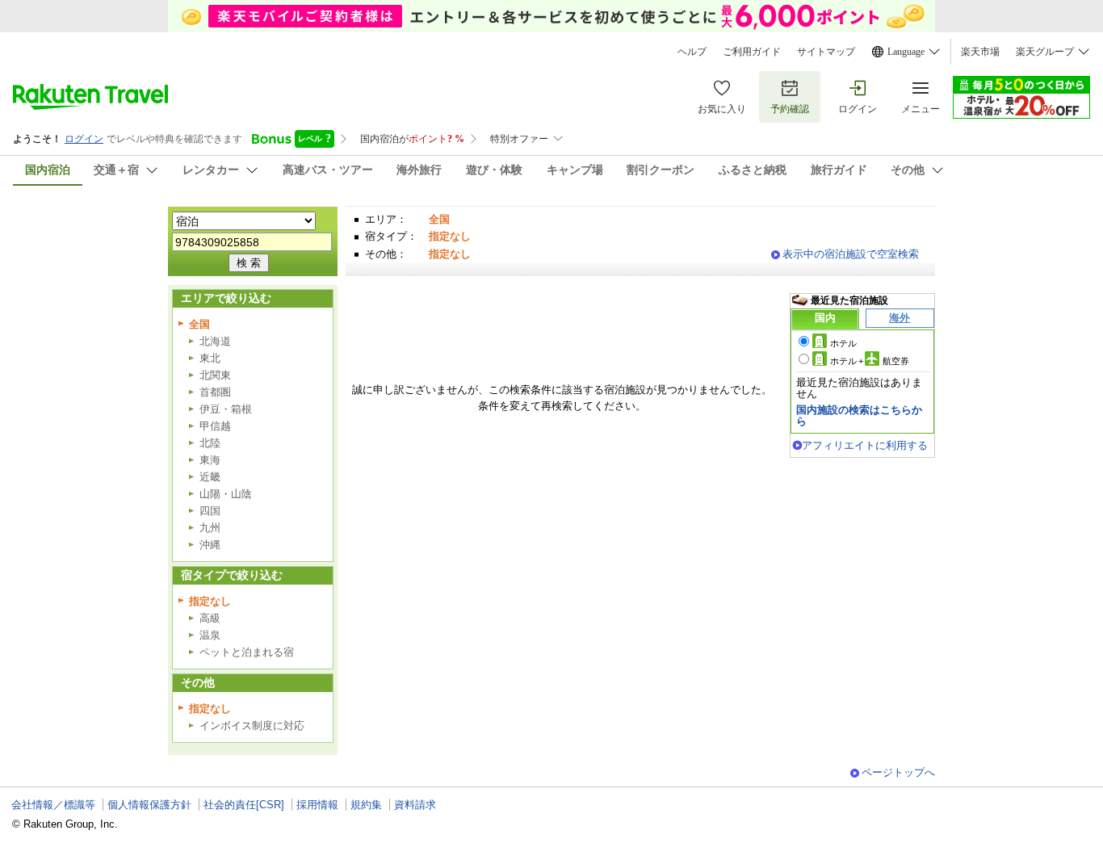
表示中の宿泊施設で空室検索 (850, 254)
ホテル (843, 343)
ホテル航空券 (869, 361)
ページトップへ (898, 772)
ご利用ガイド (752, 51)
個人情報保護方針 (149, 805)
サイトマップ (826, 51)
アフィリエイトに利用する (865, 445)
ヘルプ (692, 51)
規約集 (366, 805)
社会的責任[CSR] (243, 805)
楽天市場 (980, 51)
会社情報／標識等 (53, 805)
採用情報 (317, 805)
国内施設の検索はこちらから (859, 415)
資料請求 (415, 805)
